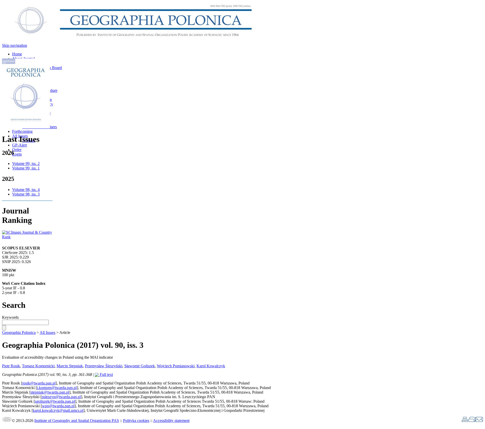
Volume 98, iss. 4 (26, 189)
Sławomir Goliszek (139, 366)
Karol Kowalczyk (211, 366)
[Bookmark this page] (471, 420)
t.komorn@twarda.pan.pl (57, 387)
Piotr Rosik (11, 366)
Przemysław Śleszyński (103, 366)
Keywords (10, 317)
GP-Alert (19, 145)
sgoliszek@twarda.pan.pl (55, 401)
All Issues (47, 332)
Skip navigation (14, 45)
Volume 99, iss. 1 (26, 168)
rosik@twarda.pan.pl (39, 383)
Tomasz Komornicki (38, 366)
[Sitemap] (465, 420)
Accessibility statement (171, 420)
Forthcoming (22, 131)
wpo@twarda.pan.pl (58, 406)
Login (17, 154)
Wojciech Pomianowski (176, 366)
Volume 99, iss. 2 (26, 163)
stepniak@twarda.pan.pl (50, 392)
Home (17, 54)
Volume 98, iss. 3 (26, 194)
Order (16, 149)
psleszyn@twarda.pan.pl (61, 397)
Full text (106, 374)
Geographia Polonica (19, 332)
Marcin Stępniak (70, 366)
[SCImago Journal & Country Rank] (27, 237)
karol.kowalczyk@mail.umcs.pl (58, 410)
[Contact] (479, 420)
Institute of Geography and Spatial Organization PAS (76, 420)
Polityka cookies (136, 420)
